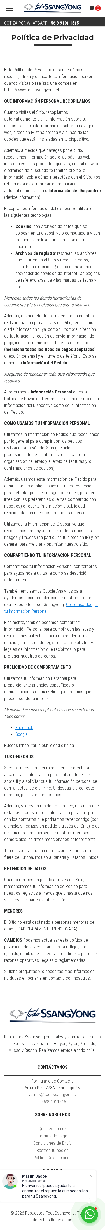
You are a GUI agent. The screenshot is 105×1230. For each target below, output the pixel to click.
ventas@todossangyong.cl (53, 1094)
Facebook (24, 727)
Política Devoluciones (52, 1157)
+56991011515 (52, 1101)
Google (21, 734)
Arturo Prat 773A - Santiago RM (53, 1087)
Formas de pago (52, 1136)
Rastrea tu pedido (53, 1150)
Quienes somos (53, 1128)
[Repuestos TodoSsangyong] (52, 8)
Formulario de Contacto (52, 1081)
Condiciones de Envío (52, 1143)
